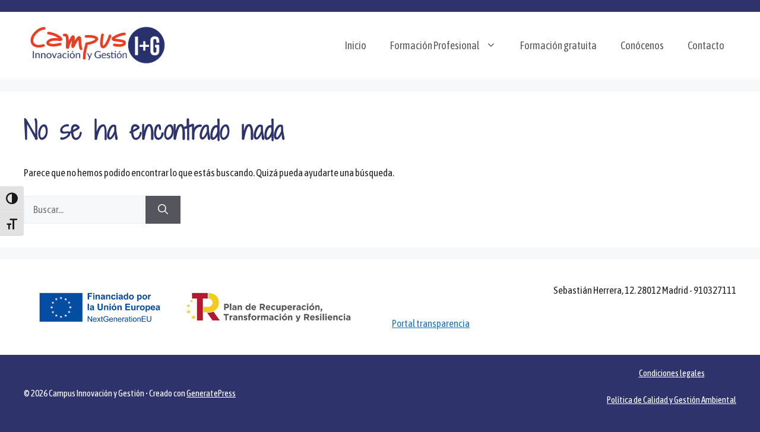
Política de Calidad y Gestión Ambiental (671, 400)
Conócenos (642, 45)
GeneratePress (211, 393)
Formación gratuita (558, 45)
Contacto (706, 45)
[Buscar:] (84, 209)
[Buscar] (162, 210)
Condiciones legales (672, 373)
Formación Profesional (435, 45)
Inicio (355, 45)
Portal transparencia (431, 323)
